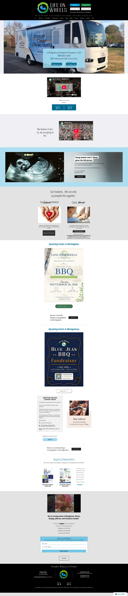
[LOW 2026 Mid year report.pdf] (47, 475)
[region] (79, 415)
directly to (77, 172)
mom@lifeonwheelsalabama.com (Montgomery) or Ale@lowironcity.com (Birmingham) (79, 236)
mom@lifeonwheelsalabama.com (84, 573)
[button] (41, 18)
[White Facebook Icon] (71, 108)
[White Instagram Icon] (69, 108)
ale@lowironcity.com (84, 577)
